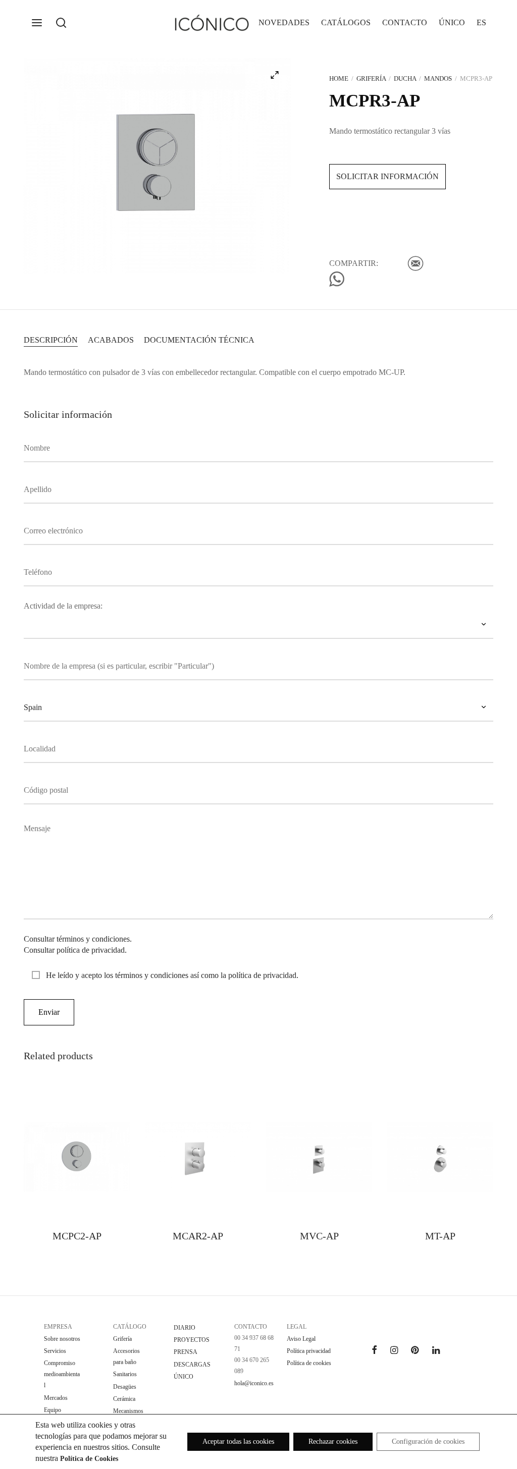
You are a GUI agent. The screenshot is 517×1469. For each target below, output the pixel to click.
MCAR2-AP (198, 1235)
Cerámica (124, 1398)
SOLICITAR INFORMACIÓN (387, 176)
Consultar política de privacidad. (75, 950)
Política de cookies (309, 1363)
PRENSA (185, 1351)
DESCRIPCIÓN (51, 340)
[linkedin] (436, 1351)
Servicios (55, 1350)
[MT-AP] (440, 1157)
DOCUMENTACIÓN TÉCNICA (199, 340)
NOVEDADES (283, 22)
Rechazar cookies (332, 1441)
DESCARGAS (192, 1364)
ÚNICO (452, 22)
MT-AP (440, 1235)
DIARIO (184, 1327)
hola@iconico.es (254, 1383)
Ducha (405, 78)
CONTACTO (404, 22)
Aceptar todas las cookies (238, 1441)
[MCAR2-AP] (198, 1157)
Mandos (438, 78)
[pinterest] (415, 1351)
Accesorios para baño (126, 1356)
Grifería (371, 78)
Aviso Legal (301, 1338)
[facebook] (374, 1351)
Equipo (52, 1409)
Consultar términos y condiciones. (78, 939)
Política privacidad (309, 1350)
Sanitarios (125, 1374)
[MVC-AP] (319, 1157)
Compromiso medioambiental (62, 1374)
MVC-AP (319, 1235)
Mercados (56, 1397)
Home (338, 78)
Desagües (124, 1386)
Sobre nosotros (62, 1338)
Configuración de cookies (428, 1441)
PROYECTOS (192, 1339)
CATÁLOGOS (346, 22)
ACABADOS (111, 340)
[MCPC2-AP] (77, 1157)
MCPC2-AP (77, 1235)
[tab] (51, 340)
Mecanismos (128, 1410)
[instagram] (394, 1351)
